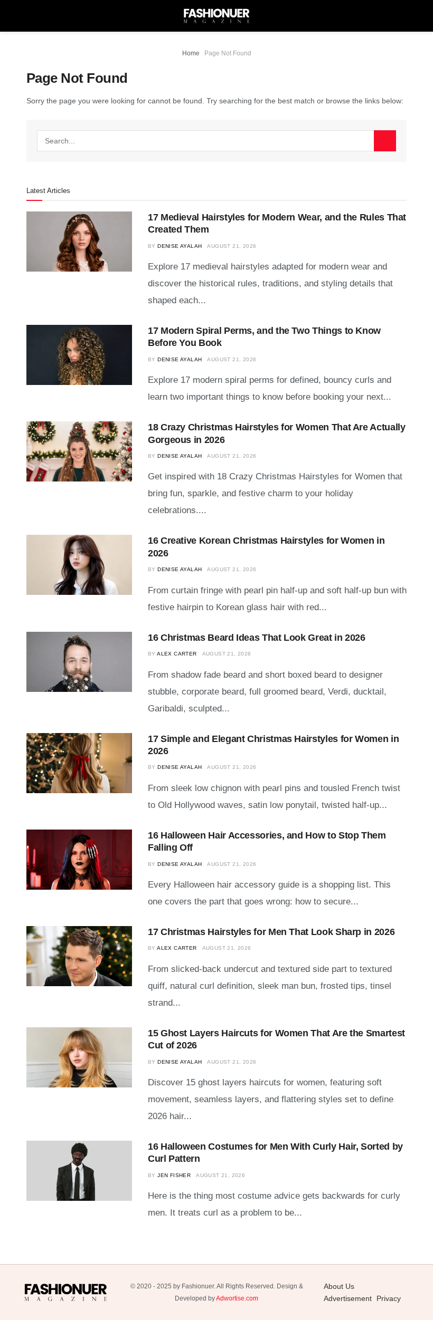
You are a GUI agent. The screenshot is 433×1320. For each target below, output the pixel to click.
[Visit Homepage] (216, 15)
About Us (339, 1286)
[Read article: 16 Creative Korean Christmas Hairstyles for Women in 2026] (79, 565)
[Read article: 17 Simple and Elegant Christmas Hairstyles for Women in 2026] (79, 763)
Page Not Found (227, 53)
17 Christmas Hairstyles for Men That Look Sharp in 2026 (271, 932)
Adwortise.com (237, 1298)
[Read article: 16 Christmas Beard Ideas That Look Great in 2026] (79, 662)
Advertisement (348, 1298)
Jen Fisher (174, 1175)
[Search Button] (385, 140)
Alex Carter (176, 654)
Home (191, 53)
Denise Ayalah (179, 246)
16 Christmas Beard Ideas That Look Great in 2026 (256, 637)
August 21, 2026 (231, 246)
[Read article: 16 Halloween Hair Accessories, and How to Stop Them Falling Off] (79, 860)
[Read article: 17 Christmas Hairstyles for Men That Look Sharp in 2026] (79, 956)
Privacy (388, 1298)
